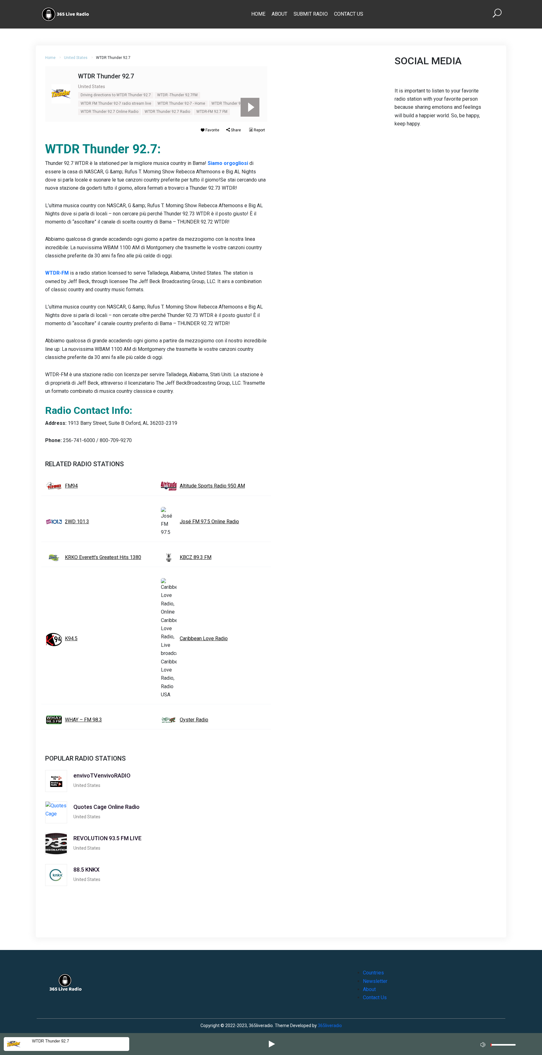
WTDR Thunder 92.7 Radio (167, 111)
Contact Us (348, 14)
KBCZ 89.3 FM (195, 557)
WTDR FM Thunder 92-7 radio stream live (116, 103)
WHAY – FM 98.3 (83, 720)
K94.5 (71, 638)
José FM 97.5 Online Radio (209, 522)
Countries (373, 973)
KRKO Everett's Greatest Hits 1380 (103, 557)
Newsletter (375, 981)
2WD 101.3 (77, 522)
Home (258, 14)
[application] (500, 1044)
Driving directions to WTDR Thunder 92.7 (116, 95)
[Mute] (484, 1044)
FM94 (71, 486)
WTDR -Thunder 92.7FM (177, 95)
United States (76, 57)
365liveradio (330, 1025)
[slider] (503, 1046)
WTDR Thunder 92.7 (228, 103)
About (279, 14)
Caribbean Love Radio (204, 638)
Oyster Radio (194, 720)
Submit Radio (311, 14)
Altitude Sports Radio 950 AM (212, 486)
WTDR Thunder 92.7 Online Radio (109, 111)
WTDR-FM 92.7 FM (211, 111)
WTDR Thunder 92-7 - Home (181, 103)
